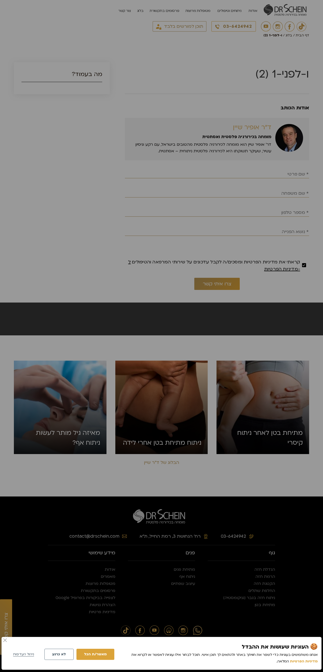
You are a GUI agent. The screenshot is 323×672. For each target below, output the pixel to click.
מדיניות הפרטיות (304, 661)
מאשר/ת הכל (95, 654)
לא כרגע (59, 654)
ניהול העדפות (23, 654)
